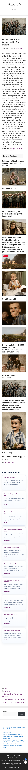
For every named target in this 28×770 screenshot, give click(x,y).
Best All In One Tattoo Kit (10, 477)
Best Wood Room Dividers (11, 614)
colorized (7, 691)
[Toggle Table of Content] (19, 156)
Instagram (12, 149)
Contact (13, 755)
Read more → (8, 487)
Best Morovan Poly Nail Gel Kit (12, 547)
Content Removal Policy (14, 757)
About (8, 755)
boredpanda (9, 462)
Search (5, 711)
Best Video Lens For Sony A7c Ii (12, 630)
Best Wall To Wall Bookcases (11, 598)
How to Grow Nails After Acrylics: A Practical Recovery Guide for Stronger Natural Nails (13, 736)
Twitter (10, 151)
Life (5, 688)
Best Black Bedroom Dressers (12, 563)
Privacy (19, 755)
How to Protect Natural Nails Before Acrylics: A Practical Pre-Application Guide (12, 745)
